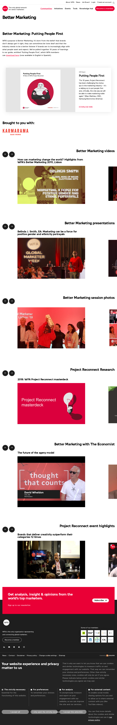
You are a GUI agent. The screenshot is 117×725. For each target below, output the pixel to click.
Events (68, 8)
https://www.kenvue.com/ (110, 633)
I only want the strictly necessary (45, 712)
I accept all (15, 712)
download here (12, 55)
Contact (12, 655)
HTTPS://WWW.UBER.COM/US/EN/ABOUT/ (83, 640)
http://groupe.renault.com (90, 633)
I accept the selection (73, 712)
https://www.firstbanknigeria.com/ (97, 633)
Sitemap (62, 655)
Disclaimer (21, 655)
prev (5, 154)
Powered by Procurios (90, 655)
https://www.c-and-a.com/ (104, 640)
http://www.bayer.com (97, 640)
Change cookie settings (48, 655)
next (12, 154)
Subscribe (99, 600)
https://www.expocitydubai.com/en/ (104, 633)
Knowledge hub (86, 8)
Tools (75, 8)
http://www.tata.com (90, 640)
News (78, 2)
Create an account (104, 2)
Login (93, 2)
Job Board (85, 2)
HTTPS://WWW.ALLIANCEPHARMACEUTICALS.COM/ (110, 640)
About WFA (70, 2)
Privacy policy (32, 655)
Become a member (104, 8)
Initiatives (58, 8)
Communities (46, 8)
